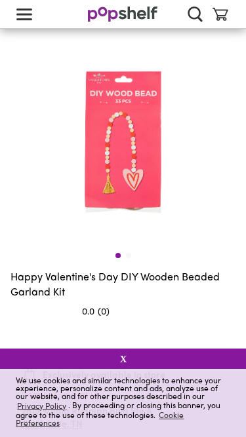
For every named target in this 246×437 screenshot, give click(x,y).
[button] (225, 337)
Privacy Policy (41, 405)
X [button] (123, 359)
